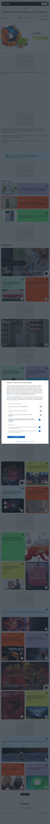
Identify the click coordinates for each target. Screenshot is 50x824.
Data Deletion (18, 441)
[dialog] (25, 412)
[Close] (46, 383)
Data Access (25, 441)
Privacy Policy (32, 441)
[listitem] (25, 404)
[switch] (40, 406)
